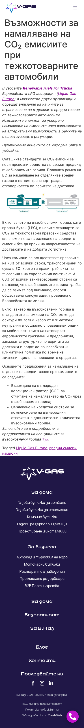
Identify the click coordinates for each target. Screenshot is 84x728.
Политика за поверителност (42, 704)
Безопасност (42, 614)
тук (45, 439)
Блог (42, 647)
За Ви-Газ (42, 628)
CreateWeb (55, 715)
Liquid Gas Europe (31, 448)
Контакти (42, 660)
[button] (75, 7)
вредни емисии (63, 448)
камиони (10, 453)
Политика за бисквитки (42, 709)
